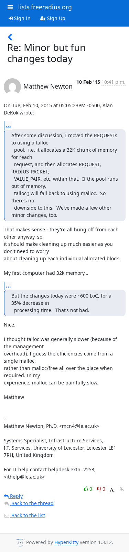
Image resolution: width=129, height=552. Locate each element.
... (8, 125)
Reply (16, 496)
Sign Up (55, 18)
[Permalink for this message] (122, 489)
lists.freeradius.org (45, 7)
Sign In (22, 18)
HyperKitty (66, 542)
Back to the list (27, 515)
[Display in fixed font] (111, 489)
